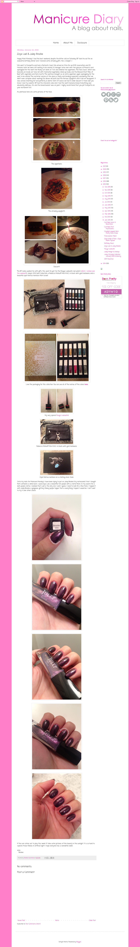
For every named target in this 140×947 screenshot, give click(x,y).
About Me (68, 42)
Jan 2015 (108, 220)
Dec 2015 (108, 187)
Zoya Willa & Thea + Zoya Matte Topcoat (112, 240)
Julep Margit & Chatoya (111, 252)
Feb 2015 (108, 217)
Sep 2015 (108, 196)
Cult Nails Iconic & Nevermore (110, 223)
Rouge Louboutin (62, 415)
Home (56, 42)
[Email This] (45, 858)
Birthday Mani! (109, 243)
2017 (104, 178)
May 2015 (108, 208)
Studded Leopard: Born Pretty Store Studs (111, 232)
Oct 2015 (108, 193)
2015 (104, 184)
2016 (104, 181)
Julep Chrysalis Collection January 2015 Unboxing (112, 255)
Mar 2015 (108, 214)
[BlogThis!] (47, 858)
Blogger (78, 942)
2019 (104, 172)
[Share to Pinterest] (53, 858)
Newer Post (21, 920)
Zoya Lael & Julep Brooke (112, 246)
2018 (104, 175)
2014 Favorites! (109, 259)
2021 (104, 166)
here (86, 384)
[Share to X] (49, 858)
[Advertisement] (116, 62)
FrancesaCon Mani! (110, 236)
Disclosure (82, 42)
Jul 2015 (107, 202)
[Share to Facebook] (51, 858)
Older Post (92, 920)
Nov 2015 (108, 190)
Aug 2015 (108, 199)
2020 (105, 169)
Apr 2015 (108, 211)
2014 (104, 263)
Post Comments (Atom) (33, 924)
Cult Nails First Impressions (109, 228)
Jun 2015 (108, 205)
